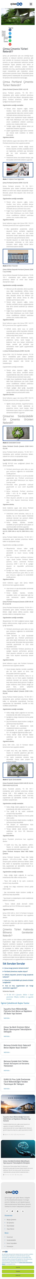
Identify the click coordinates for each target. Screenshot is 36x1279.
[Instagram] (22, 1211)
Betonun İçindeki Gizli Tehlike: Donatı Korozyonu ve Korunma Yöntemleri (16, 1063)
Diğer (21, 1175)
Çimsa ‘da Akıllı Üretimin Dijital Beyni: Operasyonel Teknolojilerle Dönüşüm (17, 1029)
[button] (31, 4)
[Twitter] (12, 1211)
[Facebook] (7, 1211)
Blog (17, 1134)
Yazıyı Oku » (7, 1018)
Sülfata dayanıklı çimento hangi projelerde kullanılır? (18, 976)
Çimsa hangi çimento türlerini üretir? (16, 968)
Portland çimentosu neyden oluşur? (16, 971)
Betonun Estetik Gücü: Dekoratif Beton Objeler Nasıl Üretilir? (17, 1046)
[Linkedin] (17, 1211)
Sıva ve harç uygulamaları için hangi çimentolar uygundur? (18, 987)
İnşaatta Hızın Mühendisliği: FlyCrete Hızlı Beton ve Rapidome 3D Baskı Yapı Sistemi (18, 1011)
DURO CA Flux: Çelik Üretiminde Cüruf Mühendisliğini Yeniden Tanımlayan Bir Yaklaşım (17, 1081)
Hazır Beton (22, 1134)
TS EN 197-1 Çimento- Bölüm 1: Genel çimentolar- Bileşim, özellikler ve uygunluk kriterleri (19, 997)
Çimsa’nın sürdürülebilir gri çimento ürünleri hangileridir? (18, 981)
